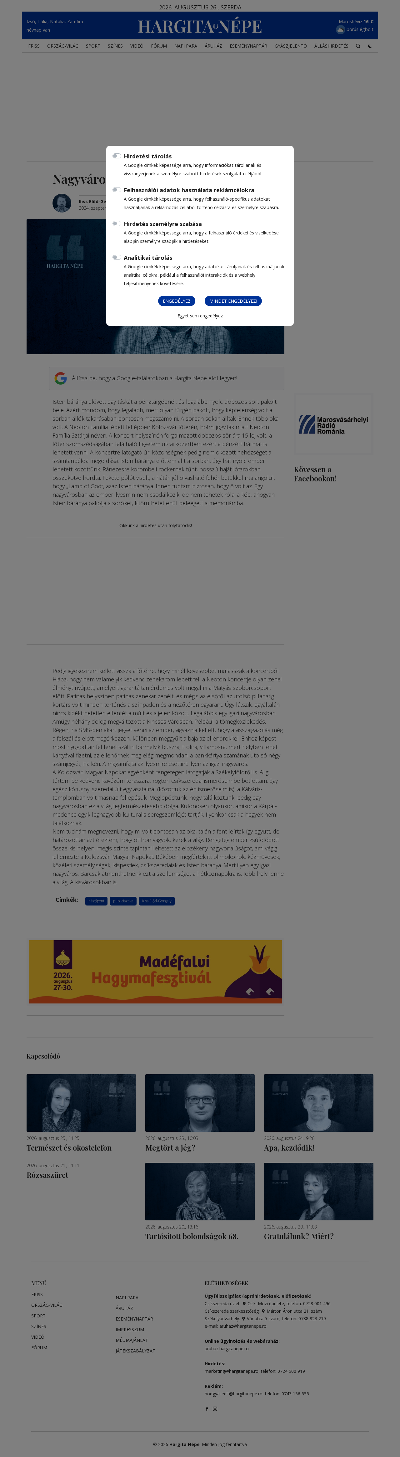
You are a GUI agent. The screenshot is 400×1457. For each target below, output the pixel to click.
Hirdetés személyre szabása (163, 224)
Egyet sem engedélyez (200, 316)
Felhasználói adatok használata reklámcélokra (189, 190)
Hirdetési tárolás (148, 156)
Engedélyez (177, 301)
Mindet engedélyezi (233, 301)
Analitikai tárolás (148, 257)
